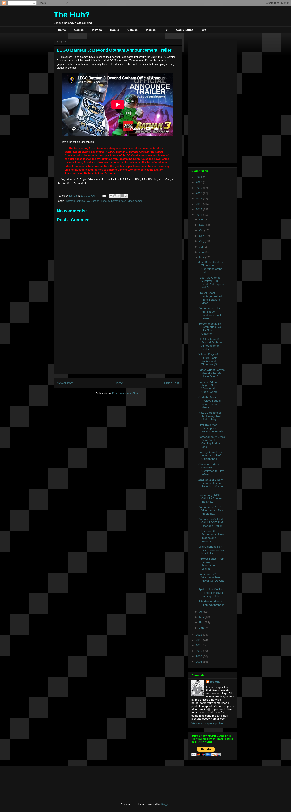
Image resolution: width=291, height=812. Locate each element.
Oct (201, 230)
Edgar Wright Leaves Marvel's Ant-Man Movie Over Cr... (211, 373)
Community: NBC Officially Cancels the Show (210, 498)
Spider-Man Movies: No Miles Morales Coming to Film (210, 593)
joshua (215, 681)
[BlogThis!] (115, 196)
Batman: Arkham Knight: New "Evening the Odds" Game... (209, 386)
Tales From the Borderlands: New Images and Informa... (211, 536)
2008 (199, 661)
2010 (199, 650)
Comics (132, 29)
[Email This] (111, 196)
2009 (199, 656)
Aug (202, 241)
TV (166, 29)
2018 (199, 193)
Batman (70, 200)
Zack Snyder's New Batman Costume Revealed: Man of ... (210, 484)
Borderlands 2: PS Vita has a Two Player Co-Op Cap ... (211, 579)
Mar (202, 617)
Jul (201, 246)
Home (62, 29)
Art (204, 29)
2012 (199, 640)
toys (123, 200)
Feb (202, 622)
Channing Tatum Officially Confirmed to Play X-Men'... (211, 469)
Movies (97, 29)
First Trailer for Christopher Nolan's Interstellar (211, 428)
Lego (104, 200)
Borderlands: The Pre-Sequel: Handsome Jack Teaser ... (210, 313)
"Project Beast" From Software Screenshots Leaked (211, 563)
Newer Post (65, 383)
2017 (199, 198)
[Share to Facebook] (122, 196)
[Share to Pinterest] (126, 196)
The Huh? (72, 14)
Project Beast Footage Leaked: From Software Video (210, 297)
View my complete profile (207, 723)
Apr (201, 611)
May (202, 257)
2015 (199, 209)
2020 (199, 182)
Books (114, 29)
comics (80, 200)
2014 (199, 214)
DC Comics (92, 200)
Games (79, 29)
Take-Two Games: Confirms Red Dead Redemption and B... (211, 282)
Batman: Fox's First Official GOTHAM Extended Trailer (210, 523)
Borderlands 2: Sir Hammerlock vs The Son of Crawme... (209, 328)
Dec (202, 219)
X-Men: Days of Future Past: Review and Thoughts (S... (208, 359)
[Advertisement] (118, 343)
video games (135, 200)
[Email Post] (104, 195)
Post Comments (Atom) (125, 393)
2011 (199, 645)
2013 (199, 634)
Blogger (165, 804)
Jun (201, 252)
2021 (199, 176)
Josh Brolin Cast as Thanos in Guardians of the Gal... (210, 267)
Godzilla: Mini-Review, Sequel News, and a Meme (209, 402)
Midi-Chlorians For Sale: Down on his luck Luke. (211, 550)
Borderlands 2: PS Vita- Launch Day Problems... (210, 510)
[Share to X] (119, 196)
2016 (199, 204)
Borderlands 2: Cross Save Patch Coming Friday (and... (211, 441)
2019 (199, 187)
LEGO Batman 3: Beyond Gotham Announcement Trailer (210, 343)
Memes (151, 29)
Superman (114, 200)
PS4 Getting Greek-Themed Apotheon (211, 603)
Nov (202, 224)
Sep (202, 235)
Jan (201, 627)
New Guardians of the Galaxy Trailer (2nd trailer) (210, 416)
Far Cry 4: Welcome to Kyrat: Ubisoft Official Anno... (210, 455)
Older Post (171, 383)
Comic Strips (184, 29)
